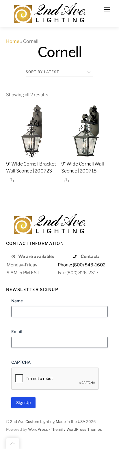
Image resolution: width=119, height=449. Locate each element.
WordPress (38, 429)
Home (12, 41)
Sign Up (23, 402)
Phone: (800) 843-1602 (81, 265)
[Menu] (107, 9)
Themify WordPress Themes (76, 429)
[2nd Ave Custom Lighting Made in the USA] (49, 12)
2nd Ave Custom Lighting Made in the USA (47, 421)
